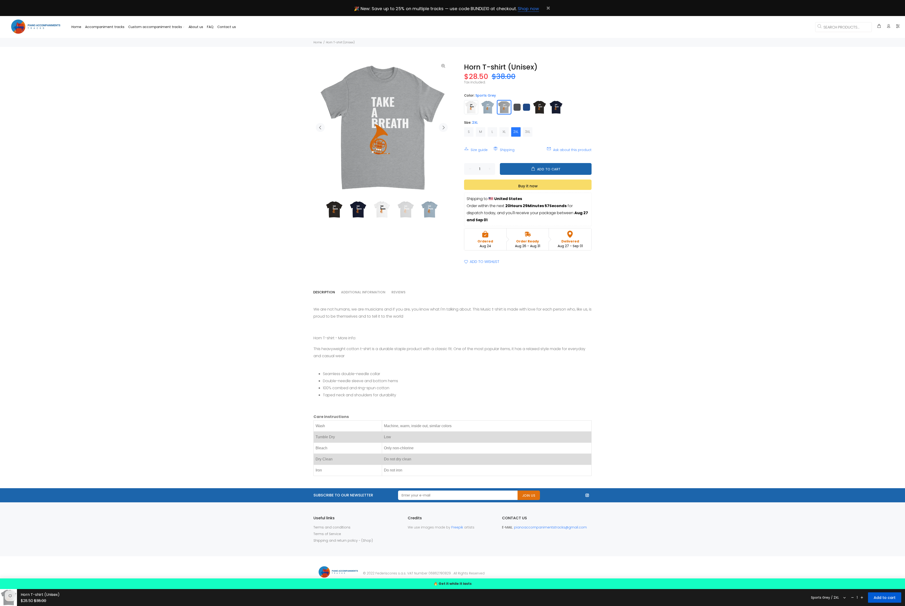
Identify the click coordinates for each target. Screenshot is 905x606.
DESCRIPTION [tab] (324, 292)
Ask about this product (572, 149)
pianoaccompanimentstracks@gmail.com (550, 527)
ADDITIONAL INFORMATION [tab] (363, 292)
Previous (320, 127)
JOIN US (528, 495)
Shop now (528, 9)
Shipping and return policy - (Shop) (343, 540)
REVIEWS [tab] (398, 292)
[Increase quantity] (862, 597)
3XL (527, 131)
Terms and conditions (331, 527)
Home (317, 42)
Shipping (507, 149)
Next (443, 127)
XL (504, 131)
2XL (515, 131)
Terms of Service (327, 534)
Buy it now (528, 186)
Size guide (479, 149)
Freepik (457, 527)
